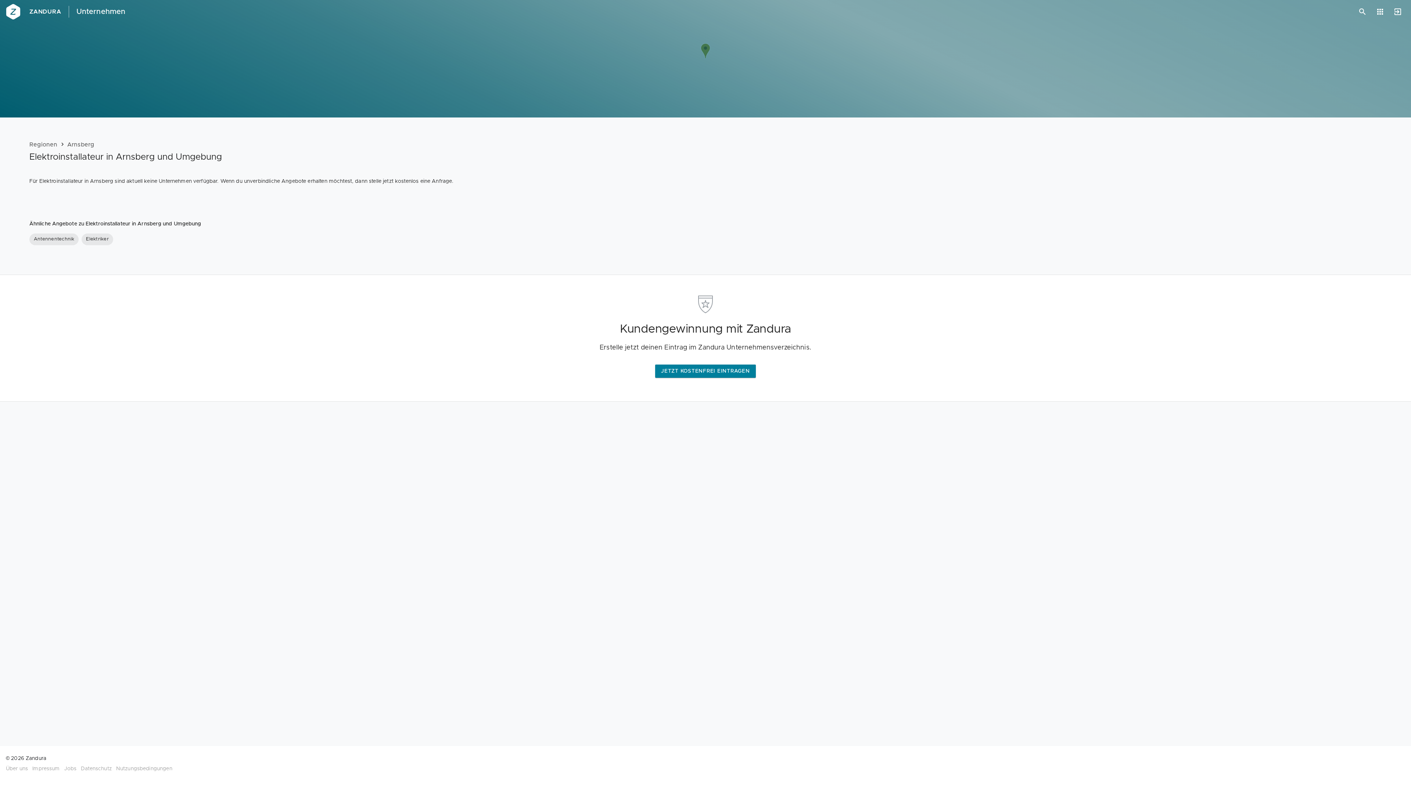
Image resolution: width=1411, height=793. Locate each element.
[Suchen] (1362, 12)
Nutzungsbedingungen (144, 768)
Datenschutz (96, 768)
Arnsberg (80, 145)
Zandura (45, 12)
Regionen (43, 145)
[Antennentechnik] (54, 239)
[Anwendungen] (1380, 12)
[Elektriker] (97, 239)
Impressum (46, 768)
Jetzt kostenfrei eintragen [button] (705, 371)
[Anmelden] (1398, 12)
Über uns (17, 768)
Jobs (70, 768)
